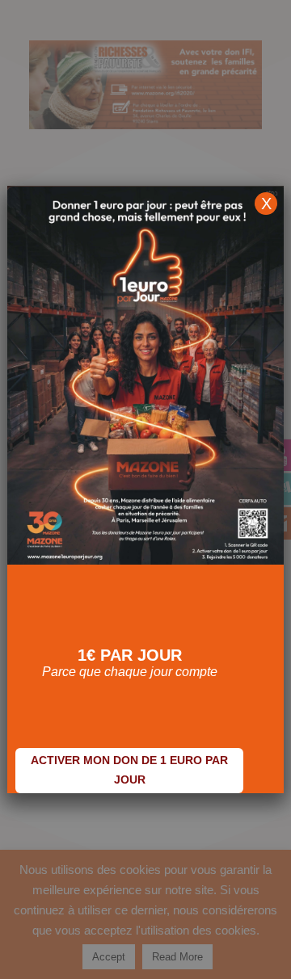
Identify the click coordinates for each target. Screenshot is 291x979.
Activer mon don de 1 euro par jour (129, 770)
